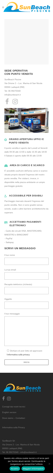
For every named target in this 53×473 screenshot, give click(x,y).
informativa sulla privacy (18, 354)
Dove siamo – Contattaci (13, 418)
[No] (49, 463)
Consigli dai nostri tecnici (13, 406)
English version (9, 412)
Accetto (15, 468)
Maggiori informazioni (33, 468)
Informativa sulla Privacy (13, 427)
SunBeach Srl (8, 441)
